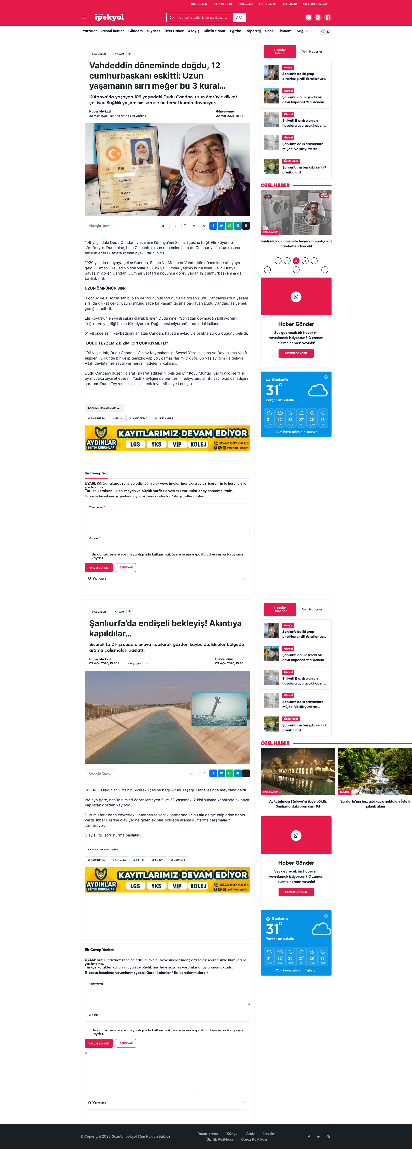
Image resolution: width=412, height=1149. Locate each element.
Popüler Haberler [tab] (280, 52)
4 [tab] (305, 261)
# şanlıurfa (96, 418)
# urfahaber (164, 418)
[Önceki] (267, 269)
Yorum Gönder (98, 567)
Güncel (288, 91)
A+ (195, 225)
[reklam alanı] (167, 437)
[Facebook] (308, 1136)
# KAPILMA (178, 860)
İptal (111, 950)
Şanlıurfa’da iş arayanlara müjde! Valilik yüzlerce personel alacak (303, 149)
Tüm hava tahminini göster (296, 432)
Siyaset (153, 31)
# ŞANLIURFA (96, 860)
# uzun (117, 418)
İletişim (269, 1134)
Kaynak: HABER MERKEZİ (104, 407)
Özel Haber (174, 31)
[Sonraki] (324, 269)
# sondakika (138, 418)
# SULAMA (119, 860)
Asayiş (193, 31)
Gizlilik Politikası (219, 1139)
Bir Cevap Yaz (96, 473)
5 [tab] (314, 261)
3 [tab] (296, 261)
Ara (239, 17)
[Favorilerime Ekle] (175, 225)
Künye (232, 1134)
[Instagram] (328, 1136)
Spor (269, 31)
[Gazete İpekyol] (109, 17)
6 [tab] (296, 270)
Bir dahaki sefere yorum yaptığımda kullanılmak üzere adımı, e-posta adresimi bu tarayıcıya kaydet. (167, 556)
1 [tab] (278, 261)
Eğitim (235, 31)
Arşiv (250, 1134)
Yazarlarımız (208, 1134)
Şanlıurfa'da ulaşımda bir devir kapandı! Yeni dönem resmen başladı (303, 102)
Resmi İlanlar (112, 31)
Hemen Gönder (296, 353)
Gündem (135, 31)
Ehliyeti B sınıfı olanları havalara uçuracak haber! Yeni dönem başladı (303, 125)
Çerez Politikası (254, 1139)
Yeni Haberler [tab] (312, 51)
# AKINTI (157, 860)
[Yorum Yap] (185, 225)
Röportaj (253, 31)
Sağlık (302, 31)
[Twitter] (318, 1136)
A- (204, 225)
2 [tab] (287, 261)
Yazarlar (90, 31)
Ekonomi (284, 31)
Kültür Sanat (215, 31)
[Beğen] (164, 225)
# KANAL (139, 860)
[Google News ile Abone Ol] (100, 226)
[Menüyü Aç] (84, 17)
